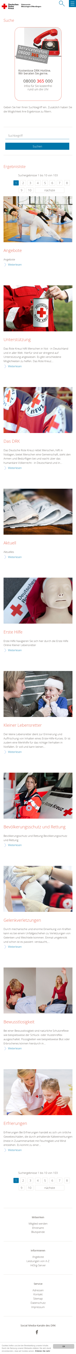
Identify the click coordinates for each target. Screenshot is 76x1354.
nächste (49, 190)
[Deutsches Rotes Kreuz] (10, 7)
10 (29, 190)
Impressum (38, 1307)
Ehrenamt (38, 1228)
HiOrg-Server (38, 1265)
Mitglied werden (38, 1223)
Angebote (13, 250)
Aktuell (10, 543)
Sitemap (38, 1298)
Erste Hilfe (13, 632)
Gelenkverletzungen (22, 920)
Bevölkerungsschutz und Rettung (35, 827)
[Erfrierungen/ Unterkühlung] (38, 1092)
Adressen (38, 1290)
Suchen (37, 146)
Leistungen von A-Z (38, 1261)
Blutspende (38, 1232)
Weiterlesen (15, 264)
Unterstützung (17, 339)
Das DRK (12, 441)
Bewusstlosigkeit (19, 1022)
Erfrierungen (15, 1123)
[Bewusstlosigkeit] (38, 990)
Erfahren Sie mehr (42, 1351)
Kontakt (38, 1294)
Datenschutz (38, 1302)
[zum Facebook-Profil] (37, 1332)
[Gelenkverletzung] (38, 889)
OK (63, 1346)
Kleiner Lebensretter (23, 725)
